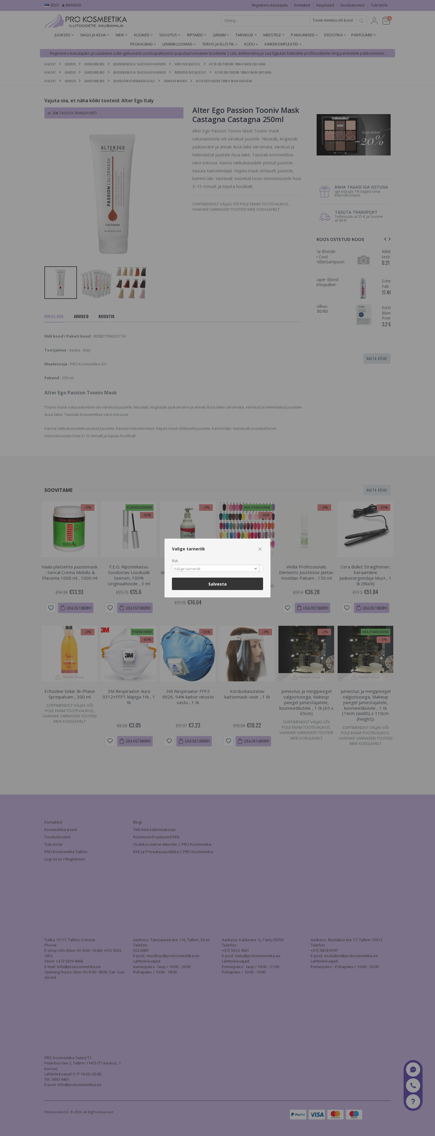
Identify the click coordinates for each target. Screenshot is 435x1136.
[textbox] (216, 569)
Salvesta (217, 584)
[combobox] (217, 568)
